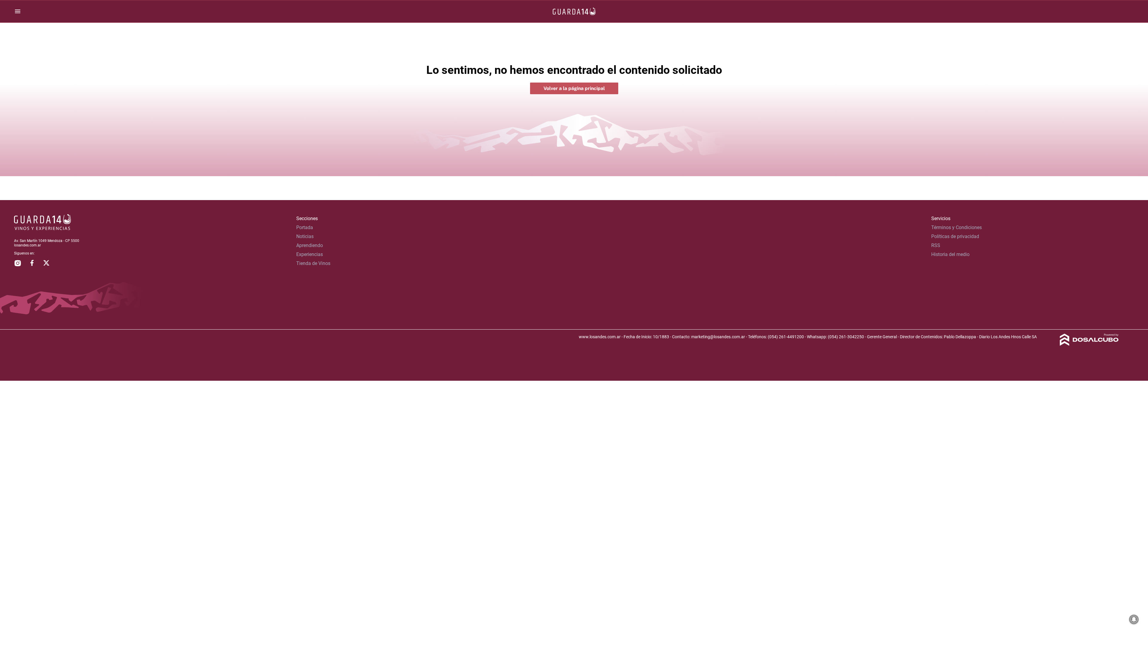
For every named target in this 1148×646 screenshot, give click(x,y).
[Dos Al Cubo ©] (1089, 344)
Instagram (17, 262)
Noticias (305, 236)
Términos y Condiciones (956, 227)
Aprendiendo (309, 245)
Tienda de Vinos (313, 263)
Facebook (32, 262)
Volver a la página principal (574, 88)
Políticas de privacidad (955, 236)
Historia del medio (950, 254)
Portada (304, 227)
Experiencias (309, 254)
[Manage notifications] (1134, 619)
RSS (935, 245)
